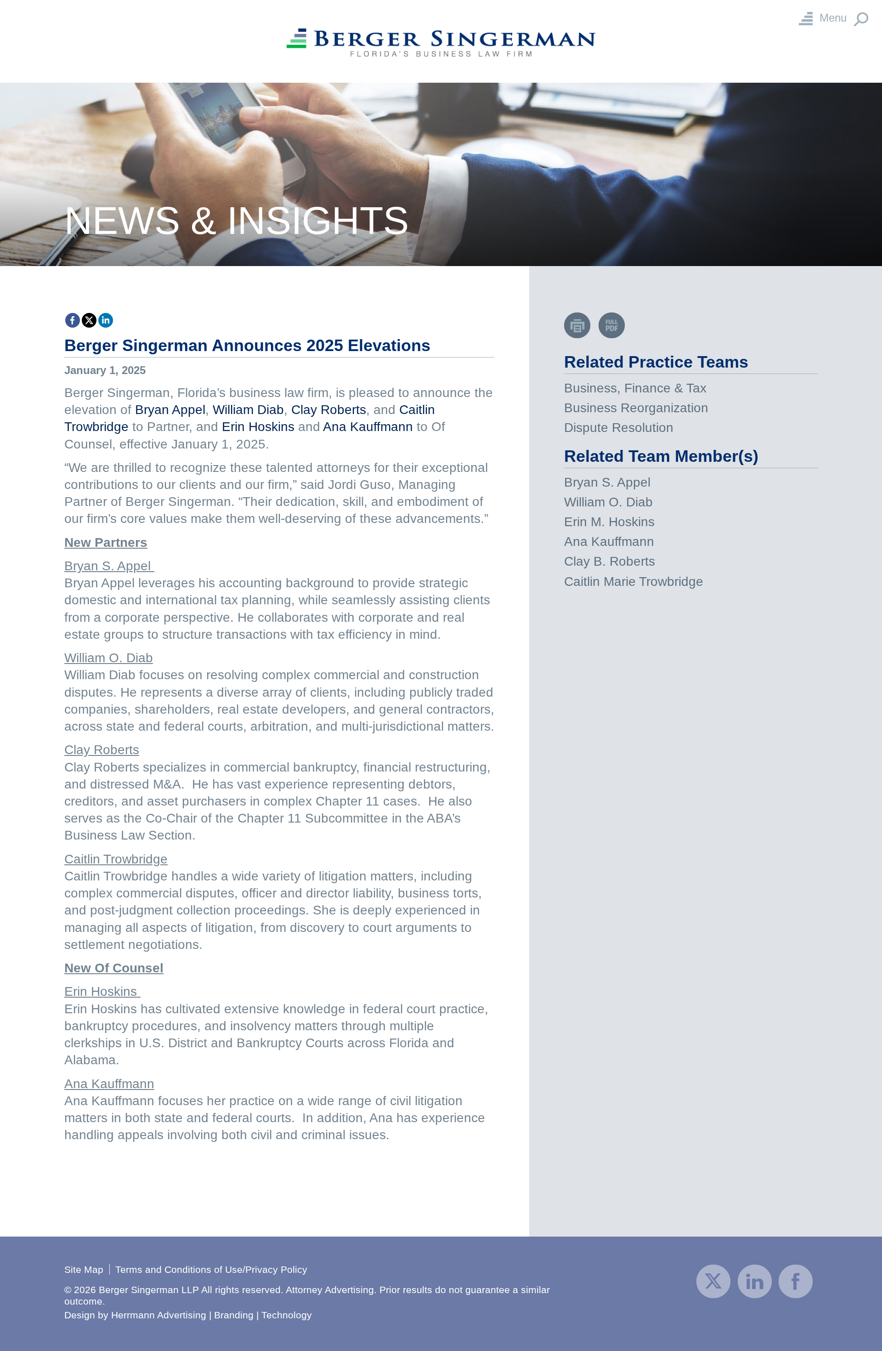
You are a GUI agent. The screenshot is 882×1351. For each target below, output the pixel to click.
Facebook (72, 320)
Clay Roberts (328, 410)
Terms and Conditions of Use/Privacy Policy (211, 1269)
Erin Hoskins (258, 427)
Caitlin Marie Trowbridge (633, 581)
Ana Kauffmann (368, 427)
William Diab (248, 410)
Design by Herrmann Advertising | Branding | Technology (188, 1315)
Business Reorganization (636, 408)
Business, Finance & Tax (635, 388)
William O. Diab (608, 502)
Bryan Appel (170, 410)
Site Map (83, 1269)
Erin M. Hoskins (609, 522)
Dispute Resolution (618, 427)
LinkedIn (105, 320)
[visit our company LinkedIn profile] (755, 1280)
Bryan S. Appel (607, 482)
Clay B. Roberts (609, 561)
